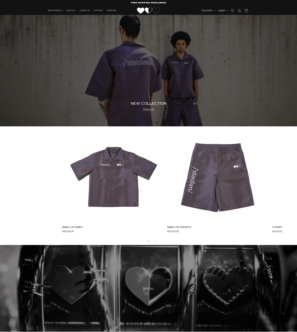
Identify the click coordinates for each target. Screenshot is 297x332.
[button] (232, 10)
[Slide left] (141, 241)
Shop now (148, 108)
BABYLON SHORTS (179, 227)
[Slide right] (155, 241)
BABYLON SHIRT (72, 227)
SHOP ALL (148, 288)
